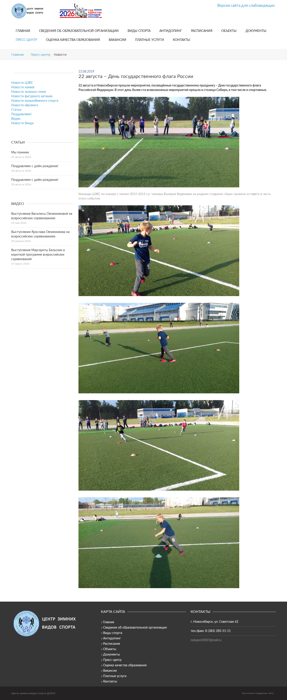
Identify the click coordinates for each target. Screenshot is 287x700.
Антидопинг (170, 31)
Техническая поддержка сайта (258, 693)
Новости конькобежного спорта (34, 100)
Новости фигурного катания (31, 96)
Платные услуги (149, 40)
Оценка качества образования (73, 40)
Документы (256, 31)
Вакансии (117, 40)
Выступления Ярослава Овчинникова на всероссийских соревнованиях (40, 234)
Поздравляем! (21, 114)
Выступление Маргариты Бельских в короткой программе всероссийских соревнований (38, 255)
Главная (23, 31)
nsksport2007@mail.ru (206, 640)
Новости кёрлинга (24, 105)
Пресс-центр (26, 40)
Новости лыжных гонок (28, 91)
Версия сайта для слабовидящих (246, 5)
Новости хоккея (22, 87)
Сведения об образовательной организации (79, 31)
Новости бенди (22, 123)
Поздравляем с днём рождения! (34, 166)
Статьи (16, 109)
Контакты (181, 40)
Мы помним (20, 152)
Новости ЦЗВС (22, 82)
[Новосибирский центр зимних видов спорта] (33, 11)
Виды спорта (139, 31)
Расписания (201, 31)
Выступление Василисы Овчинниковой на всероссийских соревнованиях (41, 216)
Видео (15, 118)
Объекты (229, 31)
